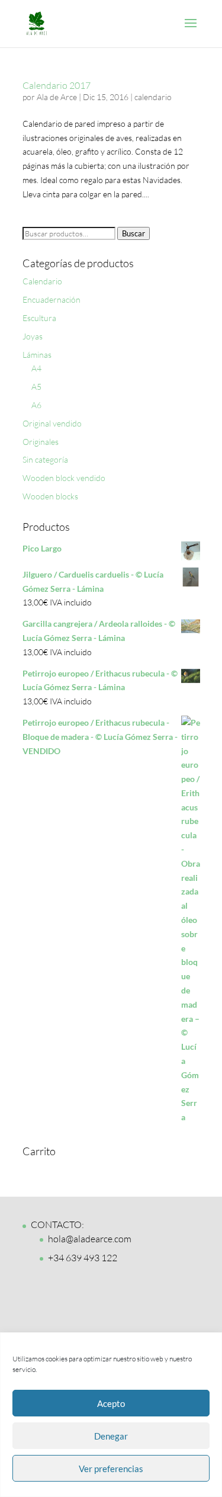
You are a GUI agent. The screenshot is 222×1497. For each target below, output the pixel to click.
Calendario (42, 281)
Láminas (37, 355)
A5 (36, 387)
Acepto (111, 1403)
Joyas (32, 336)
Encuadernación (51, 299)
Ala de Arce (57, 97)
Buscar (133, 233)
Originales (40, 442)
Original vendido (52, 423)
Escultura (39, 318)
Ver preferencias (111, 1468)
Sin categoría (45, 459)
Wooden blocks (50, 496)
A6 (36, 405)
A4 (36, 368)
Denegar (111, 1436)
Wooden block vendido (63, 478)
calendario (153, 97)
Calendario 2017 (56, 85)
